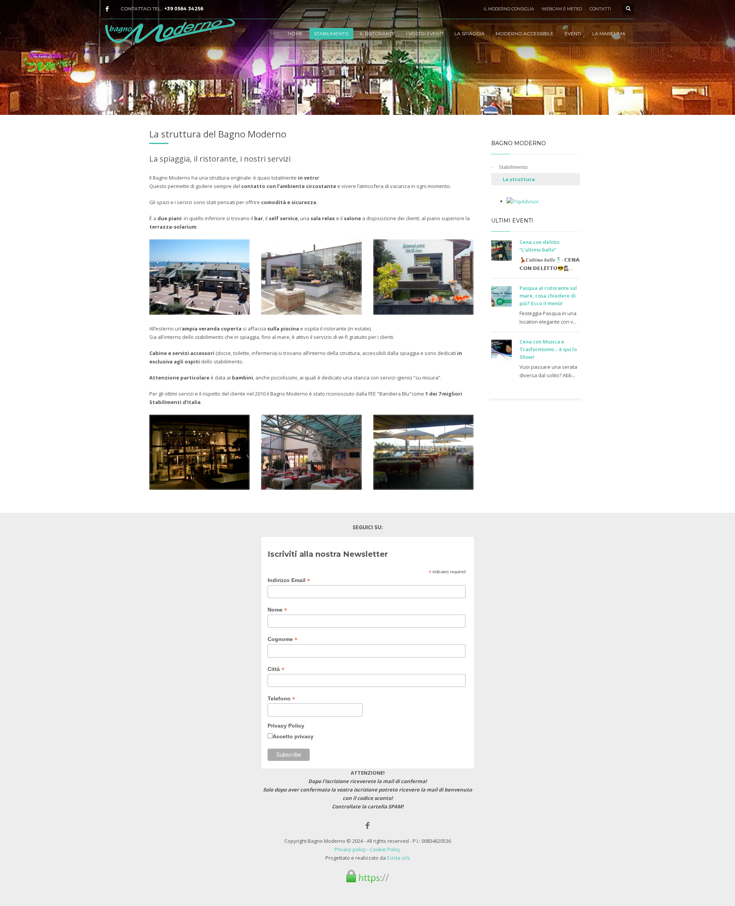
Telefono (281, 698)
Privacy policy (350, 849)
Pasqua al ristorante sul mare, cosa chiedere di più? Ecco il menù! (548, 296)
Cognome (282, 639)
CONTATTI (600, 8)
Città (276, 669)
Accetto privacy (293, 736)
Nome (277, 609)
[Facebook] (107, 9)
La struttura (519, 179)
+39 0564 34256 (183, 8)
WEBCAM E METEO (562, 8)
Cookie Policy (385, 849)
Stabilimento (513, 167)
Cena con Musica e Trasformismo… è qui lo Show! (548, 349)
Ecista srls (398, 857)
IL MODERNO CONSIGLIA (508, 8)
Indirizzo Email (289, 580)
